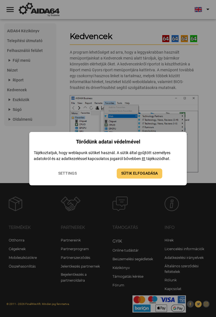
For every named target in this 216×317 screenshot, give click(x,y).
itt (143, 158)
